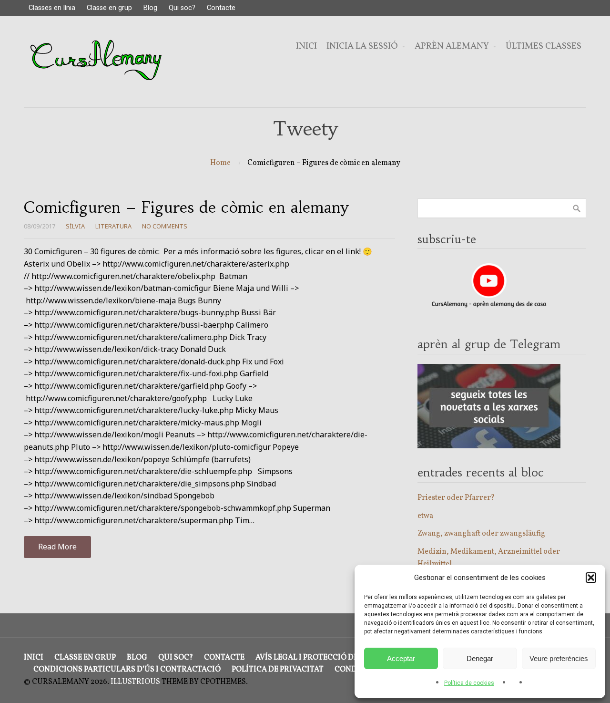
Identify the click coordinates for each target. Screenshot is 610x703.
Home (220, 163)
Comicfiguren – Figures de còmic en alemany (186, 207)
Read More (57, 546)
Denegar (480, 658)
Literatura (113, 226)
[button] (591, 577)
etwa (425, 516)
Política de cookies (469, 683)
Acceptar (401, 658)
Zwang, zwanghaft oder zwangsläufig (481, 533)
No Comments (164, 226)
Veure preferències (558, 658)
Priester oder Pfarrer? (456, 498)
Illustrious (135, 682)
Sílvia (75, 226)
